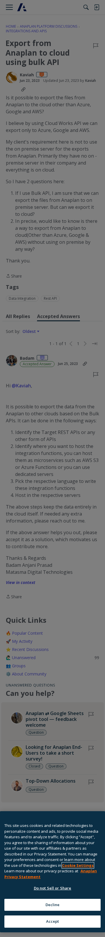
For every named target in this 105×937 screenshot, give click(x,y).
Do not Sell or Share (52, 888)
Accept (52, 921)
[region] (52, 871)
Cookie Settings (78, 865)
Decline (53, 904)
